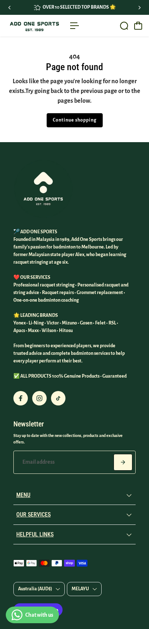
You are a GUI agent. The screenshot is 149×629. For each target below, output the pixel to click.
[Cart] (138, 25)
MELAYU (80, 588)
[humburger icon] (74, 26)
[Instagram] (39, 398)
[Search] (124, 25)
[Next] (139, 7)
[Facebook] (20, 398)
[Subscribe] (123, 462)
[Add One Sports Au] (34, 26)
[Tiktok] (58, 398)
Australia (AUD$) (35, 588)
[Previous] (9, 7)
